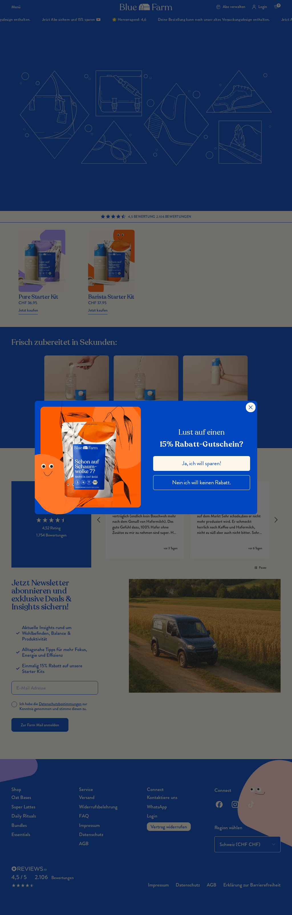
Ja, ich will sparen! (201, 463)
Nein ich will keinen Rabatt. (201, 482)
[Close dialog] (250, 407)
